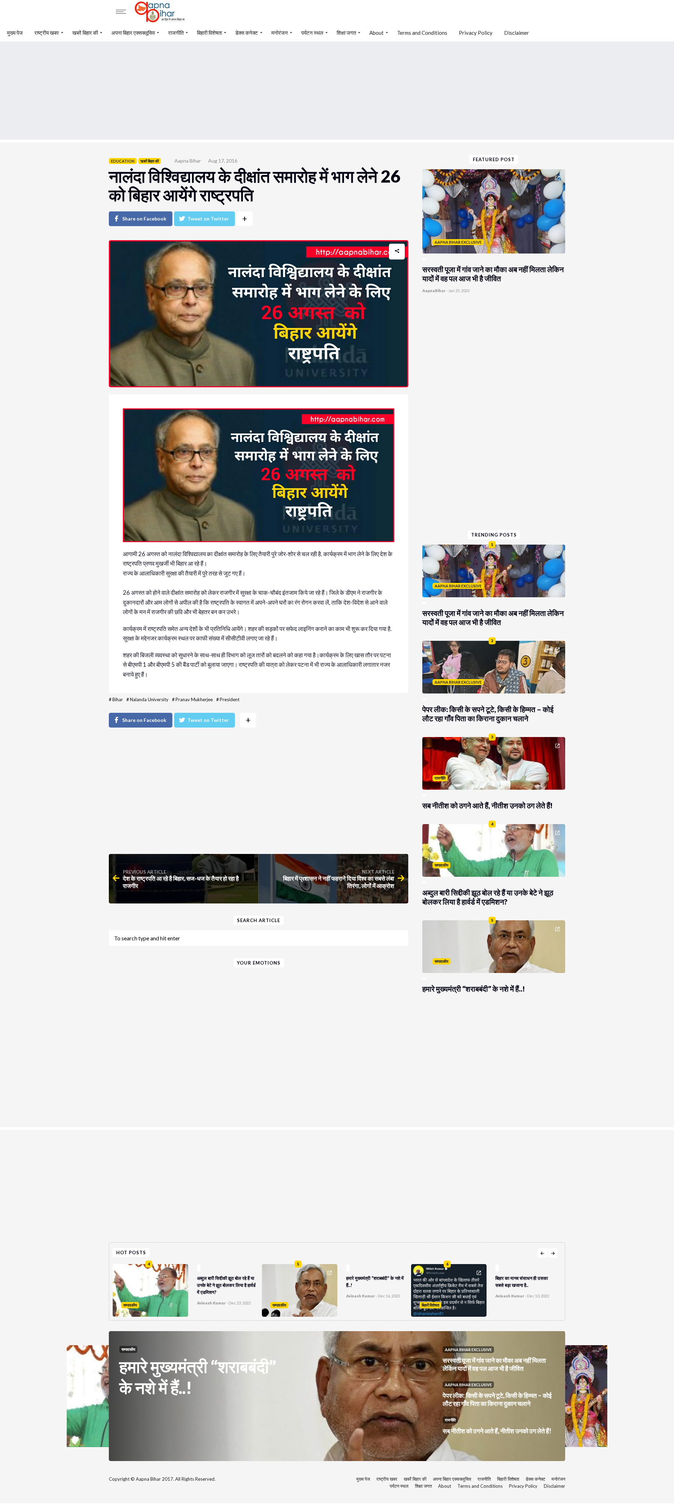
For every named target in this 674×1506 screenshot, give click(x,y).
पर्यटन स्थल (312, 32)
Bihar (117, 699)
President (229, 699)
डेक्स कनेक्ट (246, 32)
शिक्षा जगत (346, 32)
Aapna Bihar (187, 161)
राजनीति (176, 32)
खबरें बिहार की (85, 32)
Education (122, 161)
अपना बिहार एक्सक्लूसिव (133, 32)
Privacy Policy (476, 32)
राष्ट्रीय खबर (46, 32)
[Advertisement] (337, 90)
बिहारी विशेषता (209, 32)
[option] (187, 1289)
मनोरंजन (279, 32)
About (376, 32)
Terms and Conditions (422, 32)
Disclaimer (516, 32)
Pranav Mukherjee (194, 699)
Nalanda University (149, 699)
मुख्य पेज (15, 32)
